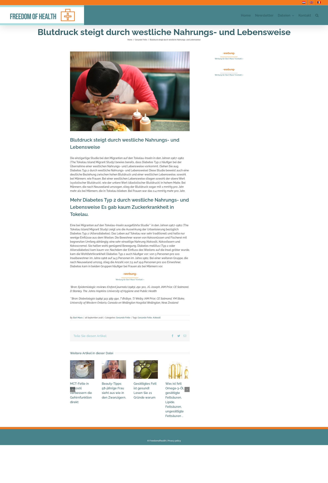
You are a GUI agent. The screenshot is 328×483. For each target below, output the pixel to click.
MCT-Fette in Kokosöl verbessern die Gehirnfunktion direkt (81, 393)
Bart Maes (78, 317)
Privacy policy (174, 441)
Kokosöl (156, 317)
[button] (317, 15)
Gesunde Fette (123, 317)
